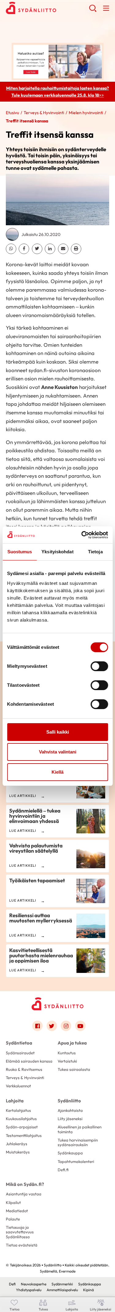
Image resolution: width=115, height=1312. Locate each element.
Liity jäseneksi (70, 1118)
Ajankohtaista (70, 1110)
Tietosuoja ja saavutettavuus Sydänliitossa (20, 1232)
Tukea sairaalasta (74, 1069)
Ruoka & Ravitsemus (24, 1069)
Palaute (13, 1219)
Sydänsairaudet (20, 1052)
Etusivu (12, 112)
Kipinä (88, 1290)
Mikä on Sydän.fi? (25, 1184)
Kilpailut (13, 1202)
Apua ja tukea (72, 1043)
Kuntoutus (67, 1052)
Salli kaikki (57, 731)
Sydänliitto (69, 1101)
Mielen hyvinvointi (86, 112)
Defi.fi (63, 1169)
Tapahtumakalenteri (76, 1161)
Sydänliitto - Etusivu (47, 12)
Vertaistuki (67, 1061)
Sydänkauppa (70, 1152)
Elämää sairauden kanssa (29, 1061)
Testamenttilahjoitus (24, 1135)
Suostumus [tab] (19, 551)
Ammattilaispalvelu (62, 1290)
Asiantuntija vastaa (23, 1193)
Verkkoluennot (18, 1085)
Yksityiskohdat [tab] (57, 551)
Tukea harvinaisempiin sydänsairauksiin (78, 1142)
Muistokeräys (18, 1151)
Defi (12, 1284)
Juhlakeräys (16, 1143)
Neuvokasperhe (33, 1284)
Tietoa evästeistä (21, 1245)
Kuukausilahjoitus (21, 1118)
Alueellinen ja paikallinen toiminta (80, 1129)
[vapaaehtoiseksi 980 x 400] (58, 61)
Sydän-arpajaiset (22, 1126)
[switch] (99, 666)
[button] (93, 15)
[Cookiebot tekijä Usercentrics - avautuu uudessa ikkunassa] (82, 535)
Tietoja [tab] (95, 551)
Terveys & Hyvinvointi (44, 112)
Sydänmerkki (62, 1284)
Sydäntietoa (19, 1043)
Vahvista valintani (57, 751)
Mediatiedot (17, 1210)
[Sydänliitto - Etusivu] (58, 1003)
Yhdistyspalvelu (28, 1290)
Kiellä (57, 772)
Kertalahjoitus (18, 1110)
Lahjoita (15, 1101)
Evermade (67, 1271)
